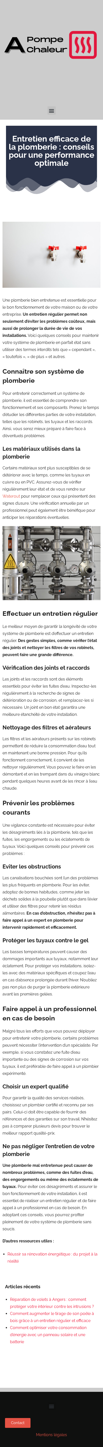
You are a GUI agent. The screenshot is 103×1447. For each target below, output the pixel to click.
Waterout (11, 496)
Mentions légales (51, 1434)
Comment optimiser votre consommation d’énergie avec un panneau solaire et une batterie (48, 1334)
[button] (52, 110)
